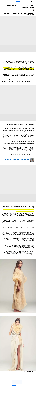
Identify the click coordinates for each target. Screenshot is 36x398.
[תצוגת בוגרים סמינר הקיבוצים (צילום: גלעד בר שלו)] (18, 344)
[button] (31, 1)
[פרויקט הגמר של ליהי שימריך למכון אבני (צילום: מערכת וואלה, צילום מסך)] (18, 184)
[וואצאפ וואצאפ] (4, 1)
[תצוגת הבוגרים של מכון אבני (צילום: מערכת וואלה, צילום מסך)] (18, 35)
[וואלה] (18, 1)
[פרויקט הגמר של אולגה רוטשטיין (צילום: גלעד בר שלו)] (18, 287)
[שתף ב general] (2, 1)
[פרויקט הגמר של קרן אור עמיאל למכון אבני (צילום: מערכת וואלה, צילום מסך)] (18, 104)
